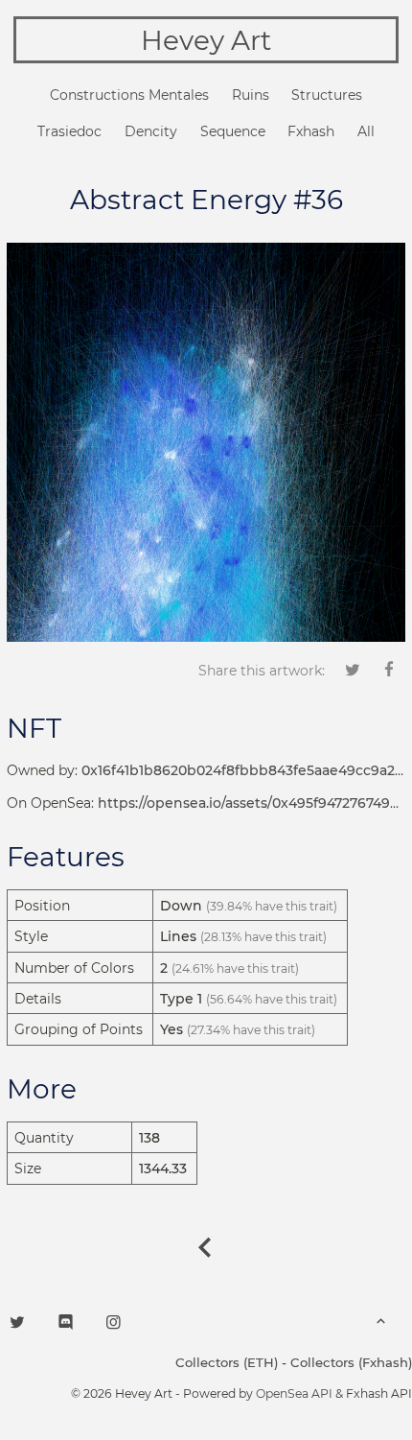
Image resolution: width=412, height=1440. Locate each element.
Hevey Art (206, 40)
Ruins (250, 95)
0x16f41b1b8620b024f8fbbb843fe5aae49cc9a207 (246, 770)
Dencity (151, 131)
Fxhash (310, 131)
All (366, 131)
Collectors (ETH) (226, 1362)
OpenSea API (294, 1393)
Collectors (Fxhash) (351, 1362)
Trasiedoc (69, 131)
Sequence (232, 131)
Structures (326, 95)
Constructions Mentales (129, 95)
